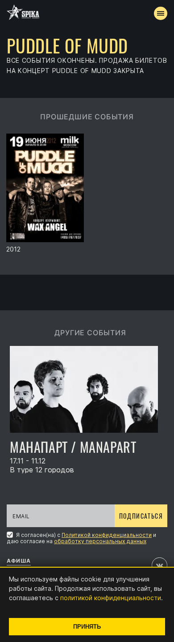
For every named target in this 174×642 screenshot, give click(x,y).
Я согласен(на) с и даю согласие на (81, 538)
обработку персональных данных (100, 541)
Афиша (19, 560)
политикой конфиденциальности (110, 597)
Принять (87, 626)
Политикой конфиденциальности (107, 535)
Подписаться (141, 515)
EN (103, 163)
